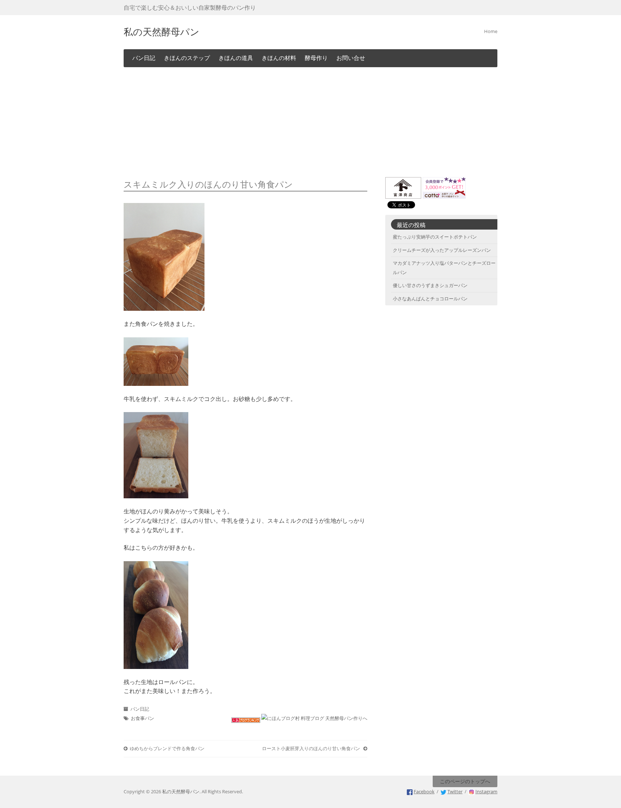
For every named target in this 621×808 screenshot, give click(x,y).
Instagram (486, 791)
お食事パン (142, 718)
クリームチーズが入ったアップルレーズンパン (442, 250)
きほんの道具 (235, 58)
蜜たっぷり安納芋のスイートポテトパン (435, 237)
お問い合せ (350, 58)
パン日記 (143, 58)
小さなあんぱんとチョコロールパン (430, 298)
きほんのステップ (187, 58)
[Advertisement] (310, 123)
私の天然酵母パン (161, 31)
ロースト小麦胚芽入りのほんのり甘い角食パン (311, 748)
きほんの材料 (279, 58)
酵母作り (316, 58)
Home (490, 31)
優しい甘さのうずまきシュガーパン (430, 285)
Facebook (424, 791)
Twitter (455, 791)
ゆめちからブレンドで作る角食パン (167, 748)
